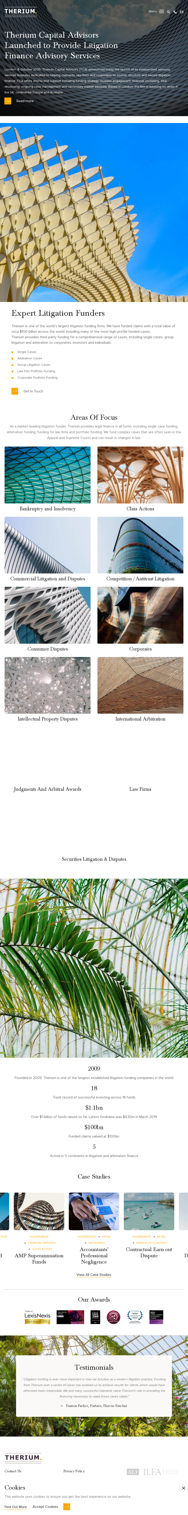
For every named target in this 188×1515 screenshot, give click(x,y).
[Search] (168, 11)
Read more (25, 101)
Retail (106, 1236)
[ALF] (133, 1471)
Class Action (42, 1249)
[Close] (183, 1489)
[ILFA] (161, 1471)
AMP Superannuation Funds (39, 1258)
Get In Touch (33, 391)
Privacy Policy (74, 1471)
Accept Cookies (45, 1506)
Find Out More (16, 1507)
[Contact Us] (181, 11)
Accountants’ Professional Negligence (94, 1255)
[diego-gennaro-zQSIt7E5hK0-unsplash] (39, 1211)
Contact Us (13, 1471)
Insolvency (96, 1243)
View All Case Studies (94, 1274)
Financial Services (42, 1243)
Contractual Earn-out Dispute (149, 1252)
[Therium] (21, 11)
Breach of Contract (152, 1243)
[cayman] (149, 1211)
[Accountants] (94, 1211)
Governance (39, 1236)
